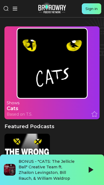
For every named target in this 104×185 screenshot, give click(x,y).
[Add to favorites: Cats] (94, 114)
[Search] (6, 9)
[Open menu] (15, 9)
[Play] (90, 169)
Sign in (91, 8)
